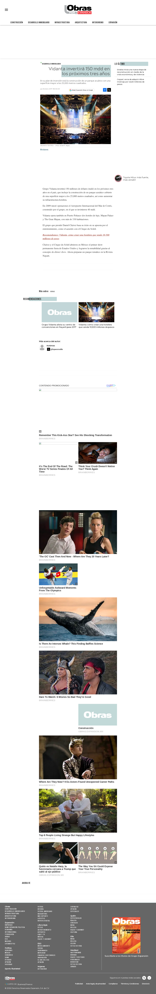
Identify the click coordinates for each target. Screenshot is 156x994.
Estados (8, 960)
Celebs (73, 943)
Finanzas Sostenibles (46, 955)
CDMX (7, 957)
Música (40, 937)
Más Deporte (43, 916)
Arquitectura (81, 22)
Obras (7, 906)
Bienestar (74, 962)
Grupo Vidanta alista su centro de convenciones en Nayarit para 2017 (59, 325)
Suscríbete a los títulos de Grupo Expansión (126, 956)
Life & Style (42, 925)
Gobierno (8, 950)
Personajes (75, 959)
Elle (72, 936)
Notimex (51, 345)
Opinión (8, 962)
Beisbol (41, 909)
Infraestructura (62, 22)
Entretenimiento (44, 930)
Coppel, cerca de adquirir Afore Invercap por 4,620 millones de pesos (130, 81)
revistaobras (144, 978)
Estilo (40, 927)
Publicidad (79, 984)
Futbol (40, 907)
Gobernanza (42, 950)
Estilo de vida (76, 946)
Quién (73, 916)
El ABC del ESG (43, 960)
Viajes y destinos (77, 957)
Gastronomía (75, 952)
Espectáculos (76, 918)
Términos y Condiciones (130, 984)
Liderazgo (74, 907)
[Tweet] (109, 90)
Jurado (73, 966)
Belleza (73, 927)
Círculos (74, 923)
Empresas (9, 925)
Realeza (73, 920)
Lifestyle (41, 918)
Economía (8, 929)
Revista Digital (44, 921)
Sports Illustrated (12, 969)
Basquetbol (42, 914)
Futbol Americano (45, 911)
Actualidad (42, 969)
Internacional (10, 932)
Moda (72, 925)
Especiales (74, 911)
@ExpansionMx (57, 349)
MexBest (74, 950)
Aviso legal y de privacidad (96, 984)
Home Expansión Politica (15, 927)
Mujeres (8, 941)
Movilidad (42, 953)
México (7, 953)
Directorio (146, 984)
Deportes (41, 932)
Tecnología (9, 934)
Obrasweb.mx (149, 978)
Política (8, 948)
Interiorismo (97, 22)
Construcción (16, 22)
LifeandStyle (10, 944)
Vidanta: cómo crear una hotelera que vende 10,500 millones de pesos (96, 325)
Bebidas (73, 955)
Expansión (113, 22)
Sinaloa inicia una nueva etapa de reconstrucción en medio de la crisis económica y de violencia (131, 72)
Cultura (73, 932)
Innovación (42, 957)
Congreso (9, 955)
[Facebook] (105, 90)
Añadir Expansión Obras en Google (82, 90)
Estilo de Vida (76, 964)
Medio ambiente (44, 946)
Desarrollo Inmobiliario (38, 22)
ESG (6, 939)
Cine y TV (41, 934)
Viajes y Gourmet (44, 939)
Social (40, 948)
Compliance (113, 984)
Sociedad (8, 964)
